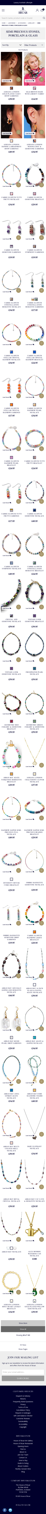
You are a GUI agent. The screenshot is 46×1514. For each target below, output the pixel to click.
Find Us (23, 1449)
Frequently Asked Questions (23, 1401)
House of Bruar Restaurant (23, 1443)
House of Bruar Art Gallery (23, 1441)
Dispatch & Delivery (23, 1396)
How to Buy (23, 1460)
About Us (23, 1452)
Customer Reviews (23, 1418)
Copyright (23, 1427)
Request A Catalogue (23, 1413)
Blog (23, 1472)
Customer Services (23, 1391)
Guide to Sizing (23, 1463)
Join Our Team (23, 1455)
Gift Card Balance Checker (23, 1416)
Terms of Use (23, 1407)
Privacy (23, 1404)
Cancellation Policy (23, 1410)
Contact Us (23, 1457)
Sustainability (23, 1421)
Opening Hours (23, 1446)
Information (23, 1436)
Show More (23, 1323)
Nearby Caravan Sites (23, 1469)
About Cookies (23, 1466)
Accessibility (23, 1424)
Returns (23, 1399)
